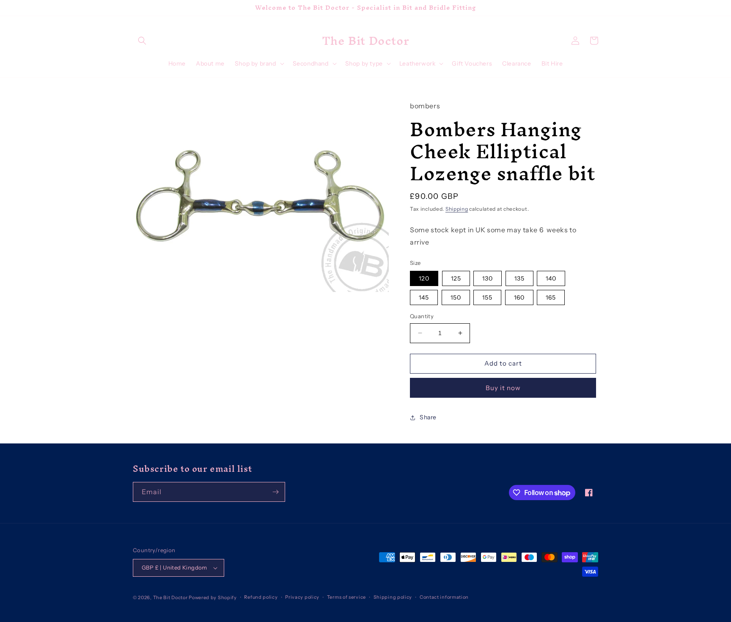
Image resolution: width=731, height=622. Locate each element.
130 (487, 278)
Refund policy (261, 597)
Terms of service (346, 597)
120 (424, 278)
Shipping (456, 209)
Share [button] (428, 417)
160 (519, 297)
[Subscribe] (275, 492)
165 (551, 297)
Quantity (422, 316)
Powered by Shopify (213, 597)
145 (424, 297)
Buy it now (503, 388)
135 (519, 278)
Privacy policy (302, 597)
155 (487, 297)
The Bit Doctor (170, 597)
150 (456, 297)
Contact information (444, 597)
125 (456, 278)
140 (551, 278)
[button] (142, 40)
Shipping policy (393, 597)
